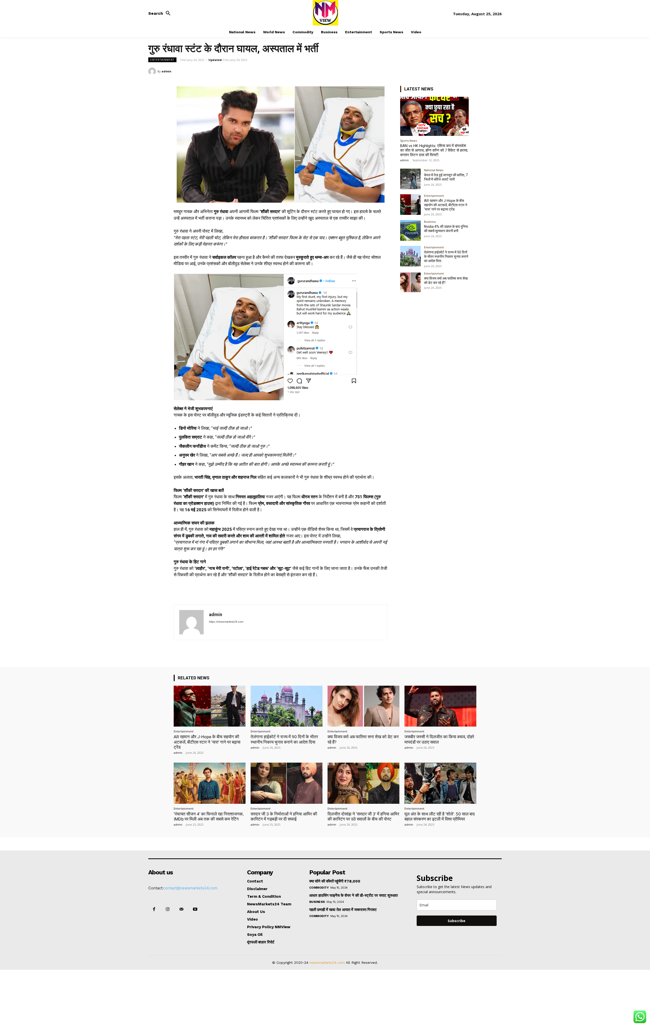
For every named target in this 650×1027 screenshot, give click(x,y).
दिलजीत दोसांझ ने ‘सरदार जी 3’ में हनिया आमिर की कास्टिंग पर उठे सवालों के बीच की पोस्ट (363, 816)
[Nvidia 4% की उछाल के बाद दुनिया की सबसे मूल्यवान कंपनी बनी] (410, 230)
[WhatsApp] (497, 71)
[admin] (152, 71)
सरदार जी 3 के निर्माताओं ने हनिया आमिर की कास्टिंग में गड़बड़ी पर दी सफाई (284, 816)
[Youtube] (195, 909)
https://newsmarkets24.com (226, 621)
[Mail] (181, 909)
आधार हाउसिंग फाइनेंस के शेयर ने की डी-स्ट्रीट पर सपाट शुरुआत (353, 895)
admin (166, 71)
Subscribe (456, 920)
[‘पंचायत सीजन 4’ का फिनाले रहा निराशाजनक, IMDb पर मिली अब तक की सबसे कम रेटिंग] (210, 783)
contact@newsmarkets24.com (190, 888)
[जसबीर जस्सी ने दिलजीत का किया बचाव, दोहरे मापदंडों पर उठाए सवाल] (440, 706)
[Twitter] (473, 71)
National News (433, 170)
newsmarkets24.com (327, 962)
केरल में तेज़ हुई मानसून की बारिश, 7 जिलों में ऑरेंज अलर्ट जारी (446, 177)
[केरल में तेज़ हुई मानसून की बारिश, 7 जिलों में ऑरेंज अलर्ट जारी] (410, 179)
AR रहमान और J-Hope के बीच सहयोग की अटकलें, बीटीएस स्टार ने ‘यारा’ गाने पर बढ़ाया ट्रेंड (445, 205)
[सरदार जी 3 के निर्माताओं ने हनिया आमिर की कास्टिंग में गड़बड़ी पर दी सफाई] (286, 783)
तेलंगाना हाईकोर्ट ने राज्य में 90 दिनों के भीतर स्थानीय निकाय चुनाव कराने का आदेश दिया (446, 256)
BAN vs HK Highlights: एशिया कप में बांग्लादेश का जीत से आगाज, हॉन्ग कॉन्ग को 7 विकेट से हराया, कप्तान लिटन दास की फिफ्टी (434, 150)
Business (430, 221)
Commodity (319, 887)
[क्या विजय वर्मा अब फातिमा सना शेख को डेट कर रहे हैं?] (410, 282)
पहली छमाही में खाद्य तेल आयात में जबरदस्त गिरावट (343, 909)
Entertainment (162, 59)
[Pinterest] (485, 71)
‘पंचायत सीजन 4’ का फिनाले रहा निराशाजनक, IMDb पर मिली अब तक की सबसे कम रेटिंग (208, 816)
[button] (160, 13)
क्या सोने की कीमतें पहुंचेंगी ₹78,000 (334, 881)
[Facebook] (462, 71)
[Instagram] (167, 909)
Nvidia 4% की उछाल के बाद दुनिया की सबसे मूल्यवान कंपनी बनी (446, 228)
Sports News (408, 140)
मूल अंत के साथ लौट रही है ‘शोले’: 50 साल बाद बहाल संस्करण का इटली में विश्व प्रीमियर (439, 816)
